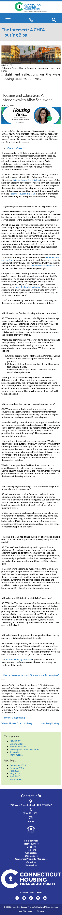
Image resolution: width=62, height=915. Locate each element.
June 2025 (15, 770)
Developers (31, 855)
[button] (54, 20)
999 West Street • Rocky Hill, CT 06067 (31, 805)
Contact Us (31, 864)
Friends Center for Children (26, 179)
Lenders (31, 846)
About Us (31, 861)
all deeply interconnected (42, 265)
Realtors (31, 849)
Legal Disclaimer (25, 911)
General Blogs (17, 743)
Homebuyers (31, 840)
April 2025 (15, 776)
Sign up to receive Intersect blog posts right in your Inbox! (31, 675)
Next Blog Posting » (51, 723)
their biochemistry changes (28, 287)
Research (14, 752)
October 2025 (17, 768)
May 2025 (15, 773)
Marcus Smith (16, 148)
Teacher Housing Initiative (22, 193)
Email (31, 821)
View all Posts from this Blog (16, 723)
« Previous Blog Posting (13, 717)
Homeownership (18, 746)
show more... (16, 754)
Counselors (31, 852)
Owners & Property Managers (31, 858)
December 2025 (18, 765)
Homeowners (31, 843)
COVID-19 (15, 741)
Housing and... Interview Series (24, 749)
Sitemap (40, 911)
